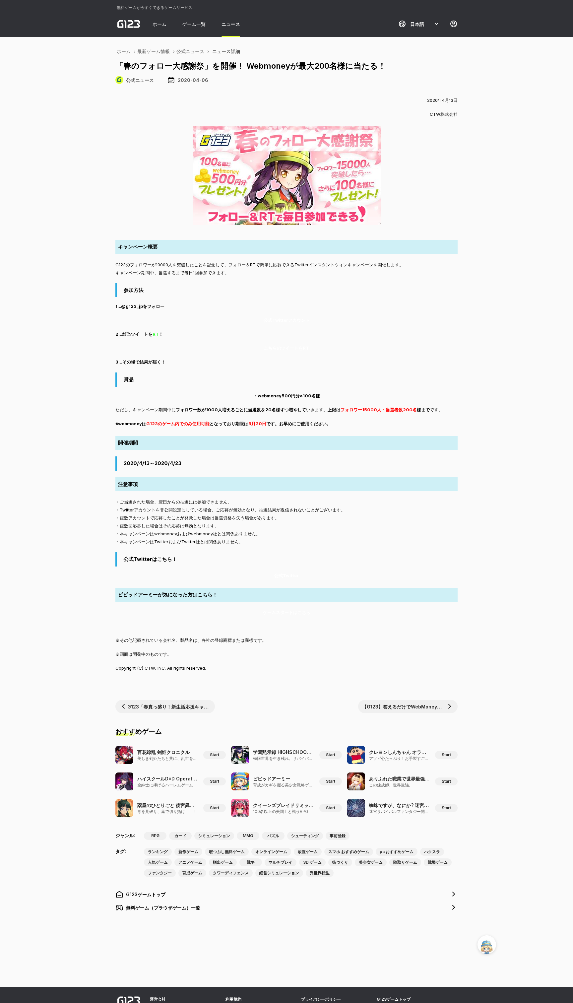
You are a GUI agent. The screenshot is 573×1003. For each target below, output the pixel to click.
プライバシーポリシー (321, 999)
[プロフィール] (454, 24)
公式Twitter (286, 575)
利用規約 (233, 999)
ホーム (159, 24)
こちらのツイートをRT (286, 348)
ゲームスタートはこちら (286, 612)
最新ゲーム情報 (153, 51)
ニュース (231, 24)
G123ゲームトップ (394, 999)
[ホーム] (128, 24)
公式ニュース (190, 51)
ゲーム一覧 (194, 24)
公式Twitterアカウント (287, 320)
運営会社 (158, 999)
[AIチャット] (487, 944)
